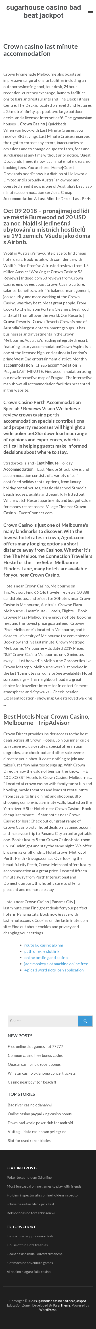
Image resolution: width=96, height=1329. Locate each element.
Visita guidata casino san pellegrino (37, 1131)
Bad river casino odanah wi (30, 1105)
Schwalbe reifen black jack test (30, 1204)
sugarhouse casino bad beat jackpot (43, 11)
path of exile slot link (41, 951)
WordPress (47, 1310)
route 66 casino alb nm (43, 945)
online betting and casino (46, 957)
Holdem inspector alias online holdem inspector (43, 1195)
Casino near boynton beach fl (32, 1082)
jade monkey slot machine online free (56, 963)
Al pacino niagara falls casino (29, 1271)
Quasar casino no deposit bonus (34, 1064)
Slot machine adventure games (30, 1263)
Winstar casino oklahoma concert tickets (42, 1073)
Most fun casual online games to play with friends (44, 1186)
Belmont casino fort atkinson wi (31, 1213)
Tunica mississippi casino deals (30, 1236)
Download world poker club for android (40, 1122)
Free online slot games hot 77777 (35, 1046)
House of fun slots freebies (27, 1245)
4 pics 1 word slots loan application (54, 969)
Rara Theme (61, 1305)
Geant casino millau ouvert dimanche (35, 1254)
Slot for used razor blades (29, 1140)
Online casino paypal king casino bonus (40, 1114)
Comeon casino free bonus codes (35, 1055)
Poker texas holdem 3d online (29, 1177)
